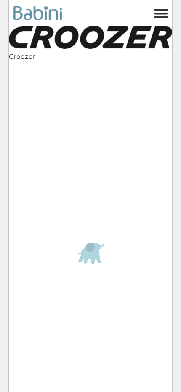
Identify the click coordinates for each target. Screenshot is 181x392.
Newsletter (35, 141)
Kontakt (28, 87)
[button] (161, 13)
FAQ (23, 78)
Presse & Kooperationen (51, 96)
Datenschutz (38, 118)
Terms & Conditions (50, 181)
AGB (24, 169)
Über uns (32, 129)
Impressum (36, 157)
